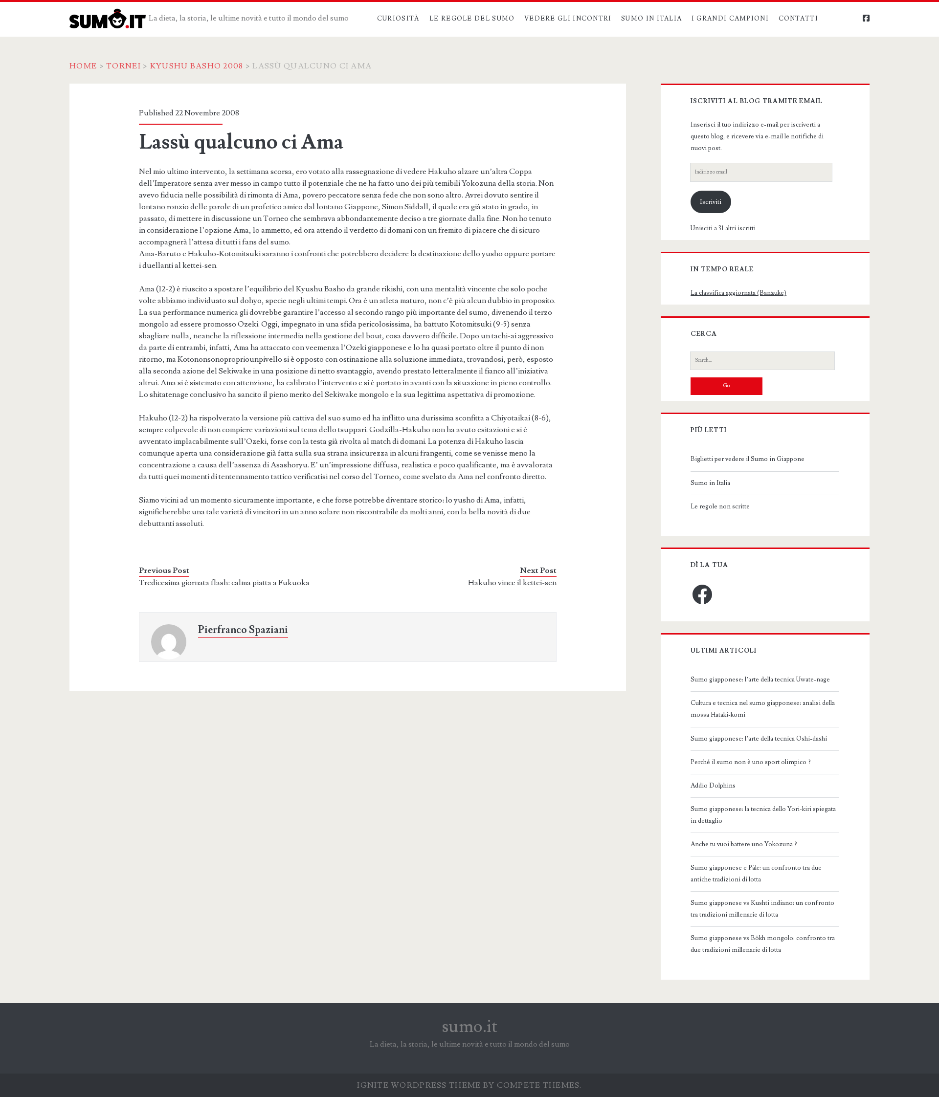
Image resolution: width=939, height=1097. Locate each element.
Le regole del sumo (471, 18)
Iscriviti (710, 202)
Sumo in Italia (651, 18)
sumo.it (469, 1026)
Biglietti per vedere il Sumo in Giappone (748, 459)
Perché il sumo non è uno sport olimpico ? (751, 762)
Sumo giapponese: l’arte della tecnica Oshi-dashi (759, 739)
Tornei (123, 66)
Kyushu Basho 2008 (197, 66)
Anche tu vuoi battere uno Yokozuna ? (744, 844)
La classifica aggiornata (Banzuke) (738, 293)
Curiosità (398, 18)
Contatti (798, 18)
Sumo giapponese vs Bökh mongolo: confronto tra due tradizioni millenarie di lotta (763, 944)
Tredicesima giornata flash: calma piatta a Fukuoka (224, 583)
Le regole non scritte (720, 506)
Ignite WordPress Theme (419, 1085)
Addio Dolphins (713, 786)
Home (83, 66)
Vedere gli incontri (568, 18)
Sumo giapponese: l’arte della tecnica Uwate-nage (760, 679)
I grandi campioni (730, 18)
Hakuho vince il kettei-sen (512, 583)
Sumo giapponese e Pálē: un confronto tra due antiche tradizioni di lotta (756, 873)
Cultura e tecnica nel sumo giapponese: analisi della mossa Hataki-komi (763, 709)
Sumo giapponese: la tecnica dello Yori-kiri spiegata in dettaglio (763, 815)
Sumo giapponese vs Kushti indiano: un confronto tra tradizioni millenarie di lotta (762, 909)
